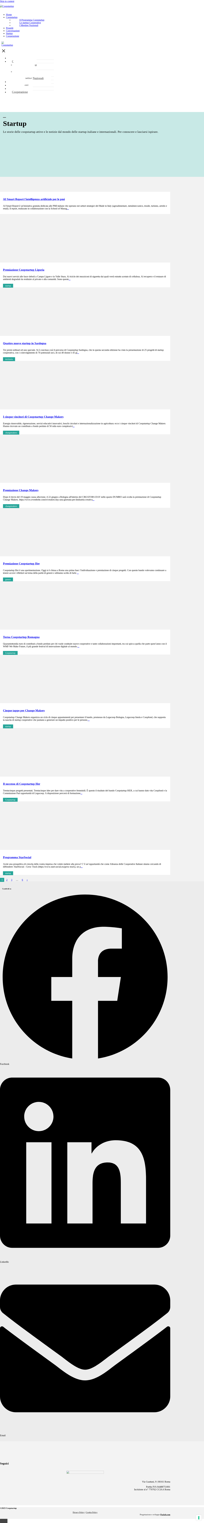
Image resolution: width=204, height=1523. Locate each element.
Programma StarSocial (17, 857)
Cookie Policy (92, 1512)
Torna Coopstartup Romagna (21, 637)
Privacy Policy (79, 1512)
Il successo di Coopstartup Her (21, 783)
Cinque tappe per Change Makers (24, 710)
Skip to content (7, 1)
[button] (85, 978)
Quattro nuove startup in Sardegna (24, 343)
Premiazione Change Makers (20, 490)
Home (9, 14)
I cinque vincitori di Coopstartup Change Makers (33, 416)
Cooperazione (12, 36)
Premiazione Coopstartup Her (21, 563)
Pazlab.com (165, 1515)
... (68, 208)
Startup (9, 33)
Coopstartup (11, 17)
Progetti (9, 28)
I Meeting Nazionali (28, 25)
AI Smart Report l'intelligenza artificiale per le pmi (34, 199)
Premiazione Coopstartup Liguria (23, 269)
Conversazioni (13, 30)
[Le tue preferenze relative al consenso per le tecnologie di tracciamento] (199, 1518)
